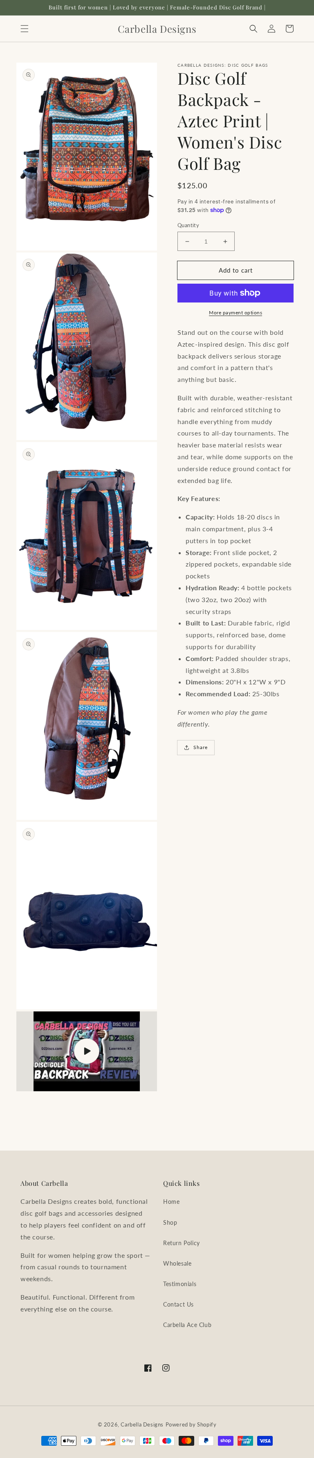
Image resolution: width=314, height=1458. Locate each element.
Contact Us (178, 1304)
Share (200, 747)
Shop (170, 1222)
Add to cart (236, 270)
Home (171, 1201)
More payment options (235, 312)
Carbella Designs (142, 1424)
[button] (25, 29)
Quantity (188, 225)
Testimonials (179, 1283)
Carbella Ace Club (187, 1324)
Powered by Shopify (191, 1424)
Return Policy (181, 1242)
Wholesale (177, 1263)
